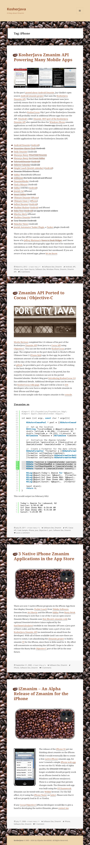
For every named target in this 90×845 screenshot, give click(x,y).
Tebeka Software (60, 609)
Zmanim (58, 267)
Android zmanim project (32, 96)
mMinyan (18, 178)
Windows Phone (57, 122)
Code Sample (22, 530)
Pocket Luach (40, 609)
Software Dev (49, 267)
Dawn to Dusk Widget (51, 240)
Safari (53, 795)
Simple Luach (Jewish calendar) (29, 168)
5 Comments (46, 668)
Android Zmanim (22, 145)
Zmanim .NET (39, 118)
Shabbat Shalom (21, 207)
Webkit (47, 791)
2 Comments (25, 272)
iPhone (35, 197)
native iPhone (51, 759)
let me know (51, 253)
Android (35, 145)
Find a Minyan (21, 184)
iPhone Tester (40, 795)
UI (23, 642)
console (68, 394)
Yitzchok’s (23, 118)
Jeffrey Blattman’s (32, 240)
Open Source (29, 269)
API (74, 267)
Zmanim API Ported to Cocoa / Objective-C (39, 295)
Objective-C (19, 348)
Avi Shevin (32, 612)
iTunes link (36, 355)
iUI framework (64, 788)
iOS (66, 384)
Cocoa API (56, 345)
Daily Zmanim (20, 151)
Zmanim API (31, 345)
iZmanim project (56, 638)
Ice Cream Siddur (37, 158)
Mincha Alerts (20, 214)
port (50, 530)
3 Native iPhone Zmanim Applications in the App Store (44, 556)
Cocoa (22, 804)
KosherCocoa (33, 112)
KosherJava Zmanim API (25, 632)
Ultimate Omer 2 (21, 201)
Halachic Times (21, 224)
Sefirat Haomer (21, 204)
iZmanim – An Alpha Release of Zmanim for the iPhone (41, 693)
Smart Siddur (20, 194)
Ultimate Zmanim (22, 197)
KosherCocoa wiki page (28, 384)
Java (21, 269)
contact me (63, 808)
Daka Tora (19, 210)
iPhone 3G (61, 749)
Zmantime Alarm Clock (25, 148)
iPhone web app (68, 762)
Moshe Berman (21, 342)
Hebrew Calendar (22, 164)
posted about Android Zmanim (39, 92)
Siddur (17, 174)
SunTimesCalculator (23, 625)
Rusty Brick (69, 612)
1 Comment (39, 824)
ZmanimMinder (21, 181)
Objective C (31, 804)
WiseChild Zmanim (38, 155)
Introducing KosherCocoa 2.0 (62, 378)
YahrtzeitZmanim (22, 161)
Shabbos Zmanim (22, 217)
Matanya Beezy (21, 155)
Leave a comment (23, 533)
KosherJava (16, 9)
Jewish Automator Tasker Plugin (29, 227)
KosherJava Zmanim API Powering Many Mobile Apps (43, 57)
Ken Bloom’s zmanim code (55, 619)
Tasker (50, 227)
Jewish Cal (19, 191)
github (19, 365)
